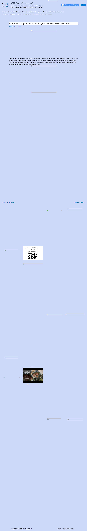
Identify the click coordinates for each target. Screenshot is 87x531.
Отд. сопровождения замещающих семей (53, 11)
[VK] (3, 6)
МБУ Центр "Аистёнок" (22, 3)
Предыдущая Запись (8, 202)
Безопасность (48, 14)
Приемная (18, 11)
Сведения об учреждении (8, 11)
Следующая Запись (80, 202)
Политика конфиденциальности (66, 528)
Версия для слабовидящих (71, 5)
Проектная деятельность (38, 14)
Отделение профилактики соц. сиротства (32, 11)
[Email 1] (2, 4)
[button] (59, 5)
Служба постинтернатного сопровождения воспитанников (16, 14)
